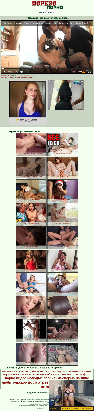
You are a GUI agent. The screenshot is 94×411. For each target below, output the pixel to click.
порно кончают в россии (80, 372)
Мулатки (8, 77)
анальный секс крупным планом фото (63, 374)
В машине (16, 77)
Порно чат (51, 12)
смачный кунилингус (60, 372)
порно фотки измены (9, 371)
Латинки (24, 77)
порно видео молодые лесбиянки (33, 378)
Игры (30, 77)
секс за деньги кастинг (34, 371)
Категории (42, 12)
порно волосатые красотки (19, 374)
